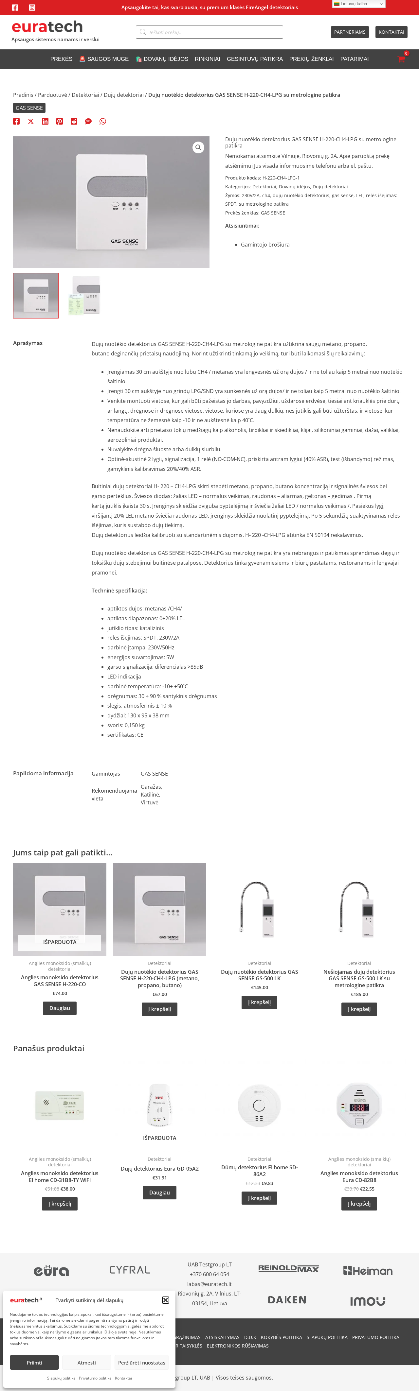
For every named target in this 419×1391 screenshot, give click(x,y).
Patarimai (354, 59)
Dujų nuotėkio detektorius (125, 553)
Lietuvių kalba (353, 3)
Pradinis (23, 94)
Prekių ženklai (311, 59)
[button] (165, 1300)
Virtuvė (149, 802)
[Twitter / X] (30, 121)
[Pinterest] (59, 121)
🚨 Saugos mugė (104, 59)
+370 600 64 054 (209, 1274)
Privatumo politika (95, 1378)
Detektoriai (85, 94)
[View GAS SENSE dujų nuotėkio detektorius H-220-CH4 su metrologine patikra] (86, 295)
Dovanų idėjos (294, 186)
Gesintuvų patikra (255, 59)
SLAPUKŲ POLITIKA (327, 1337)
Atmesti (87, 1362)
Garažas (151, 786)
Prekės (61, 59)
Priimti (34, 1362)
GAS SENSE (29, 108)
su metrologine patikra (264, 204)
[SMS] (88, 121)
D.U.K (250, 1337)
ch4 (266, 195)
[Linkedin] (45, 121)
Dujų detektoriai (124, 94)
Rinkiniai (207, 59)
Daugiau (59, 1008)
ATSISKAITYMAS (222, 1337)
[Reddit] (74, 121)
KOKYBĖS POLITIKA (281, 1337)
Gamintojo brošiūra (265, 244)
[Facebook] (15, 7)
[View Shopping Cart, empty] (401, 59)
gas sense (343, 195)
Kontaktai (123, 1378)
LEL (359, 195)
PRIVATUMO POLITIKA (375, 1337)
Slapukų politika (61, 1378)
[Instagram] (32, 7)
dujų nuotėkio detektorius (301, 195)
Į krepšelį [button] (159, 1009)
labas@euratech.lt (209, 1284)
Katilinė (150, 794)
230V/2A (251, 195)
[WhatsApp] (103, 121)
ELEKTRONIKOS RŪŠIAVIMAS (238, 1346)
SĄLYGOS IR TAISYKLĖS (177, 1346)
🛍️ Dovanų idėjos (161, 59)
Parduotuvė (52, 94)
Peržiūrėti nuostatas (141, 1362)
